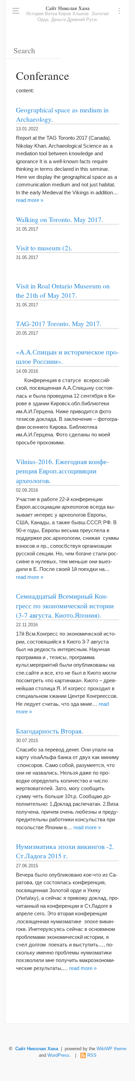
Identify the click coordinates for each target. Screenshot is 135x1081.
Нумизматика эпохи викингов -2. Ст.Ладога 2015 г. (65, 851)
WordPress (58, 1055)
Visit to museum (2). (44, 247)
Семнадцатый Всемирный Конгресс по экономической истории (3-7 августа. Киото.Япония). (65, 605)
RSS (92, 1055)
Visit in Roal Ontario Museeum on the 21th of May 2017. (63, 290)
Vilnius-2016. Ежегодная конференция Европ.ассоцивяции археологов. (62, 471)
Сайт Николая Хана (68, 7)
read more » (29, 200)
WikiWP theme (111, 1048)
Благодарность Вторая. (49, 730)
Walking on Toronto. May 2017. (59, 219)
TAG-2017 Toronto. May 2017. (58, 323)
